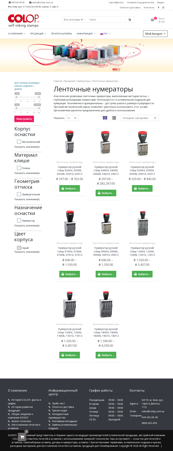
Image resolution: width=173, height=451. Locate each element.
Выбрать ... (71, 188)
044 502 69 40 (17, 2)
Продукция (69, 80)
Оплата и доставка (130, 7)
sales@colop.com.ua (42, 2)
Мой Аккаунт (154, 34)
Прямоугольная (31, 194)
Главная (58, 80)
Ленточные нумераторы (69, 162)
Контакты (149, 7)
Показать (59, 118)
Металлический (31, 141)
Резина (26, 168)
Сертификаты (116, 2)
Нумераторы (84, 80)
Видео (160, 2)
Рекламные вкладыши (64, 421)
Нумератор (28, 220)
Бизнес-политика (21, 421)
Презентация (59, 410)
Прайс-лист (58, 403)
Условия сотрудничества (140, 2)
